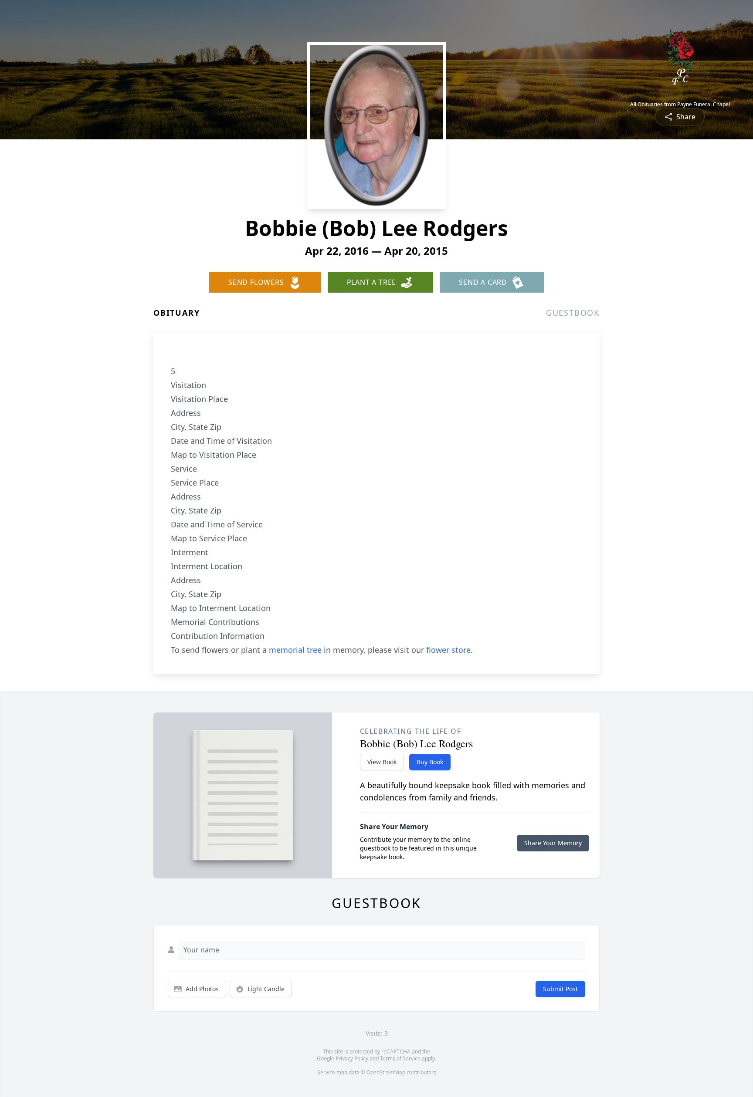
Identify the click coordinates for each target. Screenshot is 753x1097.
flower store (448, 650)
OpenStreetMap (385, 1072)
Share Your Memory (553, 843)
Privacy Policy (352, 1058)
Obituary (176, 312)
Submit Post (560, 989)
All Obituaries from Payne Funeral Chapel (680, 104)
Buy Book (430, 762)
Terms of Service (400, 1058)
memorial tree (295, 650)
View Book (382, 762)
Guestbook (573, 312)
